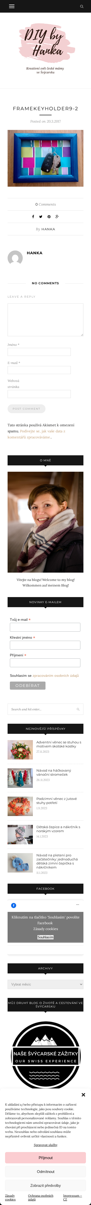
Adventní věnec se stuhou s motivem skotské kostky (58, 744)
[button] (83, 1094)
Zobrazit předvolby (45, 1185)
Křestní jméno (22, 637)
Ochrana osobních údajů (40, 1197)
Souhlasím (45, 937)
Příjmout (46, 1158)
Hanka (48, 229)
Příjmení (18, 655)
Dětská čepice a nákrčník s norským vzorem (58, 829)
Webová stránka (13, 384)
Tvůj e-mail (20, 619)
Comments (45, 204)
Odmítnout (45, 1171)
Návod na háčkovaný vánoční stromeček (53, 772)
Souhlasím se (44, 676)
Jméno (13, 345)
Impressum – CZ (72, 1197)
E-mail (14, 363)
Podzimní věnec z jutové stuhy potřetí (56, 801)
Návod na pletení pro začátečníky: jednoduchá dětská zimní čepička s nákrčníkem (57, 861)
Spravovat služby (45, 1145)
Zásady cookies (10, 1197)
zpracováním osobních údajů (56, 676)
